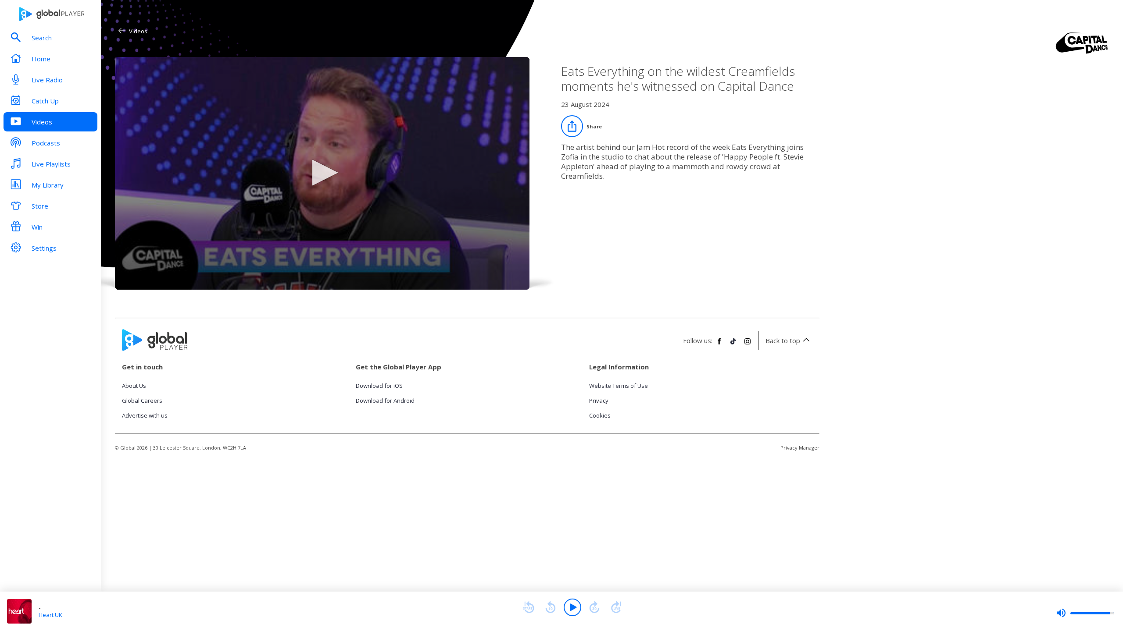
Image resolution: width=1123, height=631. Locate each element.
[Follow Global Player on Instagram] (747, 345)
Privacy (598, 400)
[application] (322, 173)
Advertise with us (145, 415)
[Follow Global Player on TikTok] (733, 345)
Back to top (782, 340)
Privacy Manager (799, 447)
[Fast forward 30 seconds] (594, 607)
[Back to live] (616, 607)
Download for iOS (379, 386)
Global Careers (142, 400)
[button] (322, 172)
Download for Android (385, 400)
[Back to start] (528, 607)
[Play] (572, 607)
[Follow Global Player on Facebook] (719, 345)
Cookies (600, 415)
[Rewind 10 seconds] (550, 607)
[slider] (1085, 613)
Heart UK (50, 615)
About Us (134, 386)
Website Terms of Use (618, 386)
